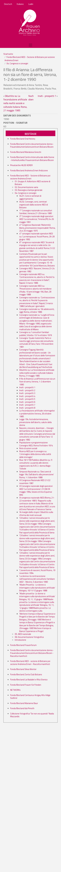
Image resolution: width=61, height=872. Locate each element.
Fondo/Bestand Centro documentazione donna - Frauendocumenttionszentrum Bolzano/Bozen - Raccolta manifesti (32, 653)
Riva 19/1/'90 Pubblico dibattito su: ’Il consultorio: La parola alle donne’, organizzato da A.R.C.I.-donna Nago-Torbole (35, 464)
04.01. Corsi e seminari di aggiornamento (30, 197)
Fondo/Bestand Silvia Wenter (23, 669)
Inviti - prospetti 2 (27, 390)
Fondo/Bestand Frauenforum (23, 645)
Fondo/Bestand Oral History (22, 138)
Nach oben (31, 98)
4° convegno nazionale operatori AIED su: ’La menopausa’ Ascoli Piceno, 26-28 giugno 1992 (36, 236)
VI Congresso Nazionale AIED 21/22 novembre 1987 (34, 482)
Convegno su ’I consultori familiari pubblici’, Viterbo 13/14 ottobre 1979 (35, 334)
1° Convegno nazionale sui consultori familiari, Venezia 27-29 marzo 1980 (35, 212)
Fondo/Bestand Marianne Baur (24, 703)
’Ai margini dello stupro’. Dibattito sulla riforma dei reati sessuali (36, 513)
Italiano (20, 4)
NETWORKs (15, 690)
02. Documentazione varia (26, 187)
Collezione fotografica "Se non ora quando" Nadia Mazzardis (32, 715)
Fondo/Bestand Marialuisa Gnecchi (25, 152)
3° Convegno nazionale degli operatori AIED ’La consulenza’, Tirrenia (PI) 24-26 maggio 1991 (36, 219)
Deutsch (8, 4)
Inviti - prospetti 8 (27, 407)
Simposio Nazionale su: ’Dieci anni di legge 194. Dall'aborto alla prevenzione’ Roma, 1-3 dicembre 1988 (36, 474)
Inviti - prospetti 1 (48, 96)
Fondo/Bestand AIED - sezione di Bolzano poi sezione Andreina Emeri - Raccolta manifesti (30, 662)
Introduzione (20, 639)
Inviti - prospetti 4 (27, 396)
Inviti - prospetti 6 (27, 402)
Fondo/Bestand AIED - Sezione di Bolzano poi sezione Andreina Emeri (30, 58)
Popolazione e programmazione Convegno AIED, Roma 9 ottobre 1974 (36, 444)
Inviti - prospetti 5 (27, 399)
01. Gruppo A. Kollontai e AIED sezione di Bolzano (32, 183)
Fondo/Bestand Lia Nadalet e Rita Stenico (29, 679)
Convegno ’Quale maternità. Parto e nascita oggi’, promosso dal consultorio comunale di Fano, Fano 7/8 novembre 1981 (36, 342)
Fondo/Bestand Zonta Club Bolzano (26, 674)
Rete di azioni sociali (28, 448)
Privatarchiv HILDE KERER (21, 165)
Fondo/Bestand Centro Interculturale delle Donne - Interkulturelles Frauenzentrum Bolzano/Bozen (32, 159)
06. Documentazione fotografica (29, 637)
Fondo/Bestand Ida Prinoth (22, 708)
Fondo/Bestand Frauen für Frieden (25, 684)
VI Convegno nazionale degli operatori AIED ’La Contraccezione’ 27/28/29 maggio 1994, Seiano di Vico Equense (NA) (36, 490)
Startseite (8, 54)
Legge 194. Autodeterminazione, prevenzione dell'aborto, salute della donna (35, 422)
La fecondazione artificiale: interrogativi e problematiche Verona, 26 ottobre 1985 (37, 413)
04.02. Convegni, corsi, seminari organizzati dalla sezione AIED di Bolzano (33, 204)
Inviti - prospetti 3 (27, 393)
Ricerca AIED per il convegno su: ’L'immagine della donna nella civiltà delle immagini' (35, 454)
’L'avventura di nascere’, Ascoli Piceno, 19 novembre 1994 (37, 572)
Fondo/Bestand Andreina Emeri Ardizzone (29, 170)
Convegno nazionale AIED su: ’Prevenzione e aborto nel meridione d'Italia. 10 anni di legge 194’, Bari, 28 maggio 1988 (35, 290)
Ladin (30, 4)
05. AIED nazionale (23, 634)
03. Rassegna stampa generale (28, 190)
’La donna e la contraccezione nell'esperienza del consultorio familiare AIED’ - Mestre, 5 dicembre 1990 (37, 579)
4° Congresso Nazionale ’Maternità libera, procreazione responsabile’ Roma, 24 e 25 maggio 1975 (37, 227)
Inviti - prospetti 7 (27, 404)
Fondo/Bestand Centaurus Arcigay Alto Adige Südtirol (30, 697)
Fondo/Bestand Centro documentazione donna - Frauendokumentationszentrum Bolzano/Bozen (32, 145)
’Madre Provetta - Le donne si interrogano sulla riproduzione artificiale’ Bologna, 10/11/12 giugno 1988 (37, 587)
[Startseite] (29, 23)
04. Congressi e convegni (17, 63)
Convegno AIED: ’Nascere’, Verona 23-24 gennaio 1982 (36, 270)
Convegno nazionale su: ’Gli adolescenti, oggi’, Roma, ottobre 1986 (36, 310)
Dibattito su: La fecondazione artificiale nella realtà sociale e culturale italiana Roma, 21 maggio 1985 (15, 103)
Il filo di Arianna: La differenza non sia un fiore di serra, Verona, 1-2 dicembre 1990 (37, 381)
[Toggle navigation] (30, 45)
